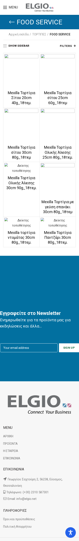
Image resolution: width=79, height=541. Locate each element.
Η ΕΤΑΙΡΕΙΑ (10, 451)
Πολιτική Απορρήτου (17, 526)
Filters (66, 46)
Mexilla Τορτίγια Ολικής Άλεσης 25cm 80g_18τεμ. (58, 152)
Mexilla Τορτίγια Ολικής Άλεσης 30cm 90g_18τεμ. (21, 183)
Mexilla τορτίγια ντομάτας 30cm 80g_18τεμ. (21, 237)
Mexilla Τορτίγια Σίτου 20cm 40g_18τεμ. (21, 98)
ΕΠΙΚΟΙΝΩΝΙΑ (11, 458)
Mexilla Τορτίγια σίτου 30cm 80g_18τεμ (21, 152)
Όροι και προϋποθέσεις (19, 519)
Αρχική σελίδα (19, 34)
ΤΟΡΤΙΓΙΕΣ (39, 34)
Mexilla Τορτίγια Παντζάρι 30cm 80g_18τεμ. (57, 237)
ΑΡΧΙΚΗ (8, 436)
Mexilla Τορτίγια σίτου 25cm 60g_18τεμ (57, 98)
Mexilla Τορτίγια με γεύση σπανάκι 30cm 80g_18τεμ (58, 207)
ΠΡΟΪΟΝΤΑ (10, 443)
